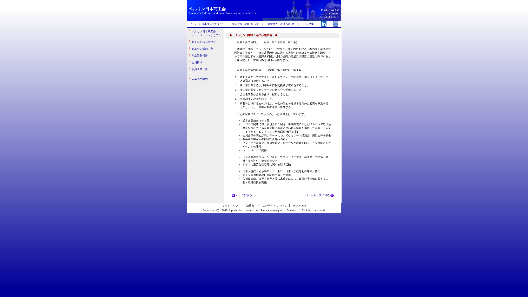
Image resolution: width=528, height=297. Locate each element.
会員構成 (197, 62)
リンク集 (308, 23)
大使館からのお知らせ (281, 23)
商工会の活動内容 (202, 48)
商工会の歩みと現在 (204, 42)
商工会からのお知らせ (245, 23)
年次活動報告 (200, 55)
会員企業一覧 (200, 69)
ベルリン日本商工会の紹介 (207, 23)
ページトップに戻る (317, 195)
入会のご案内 (200, 79)
